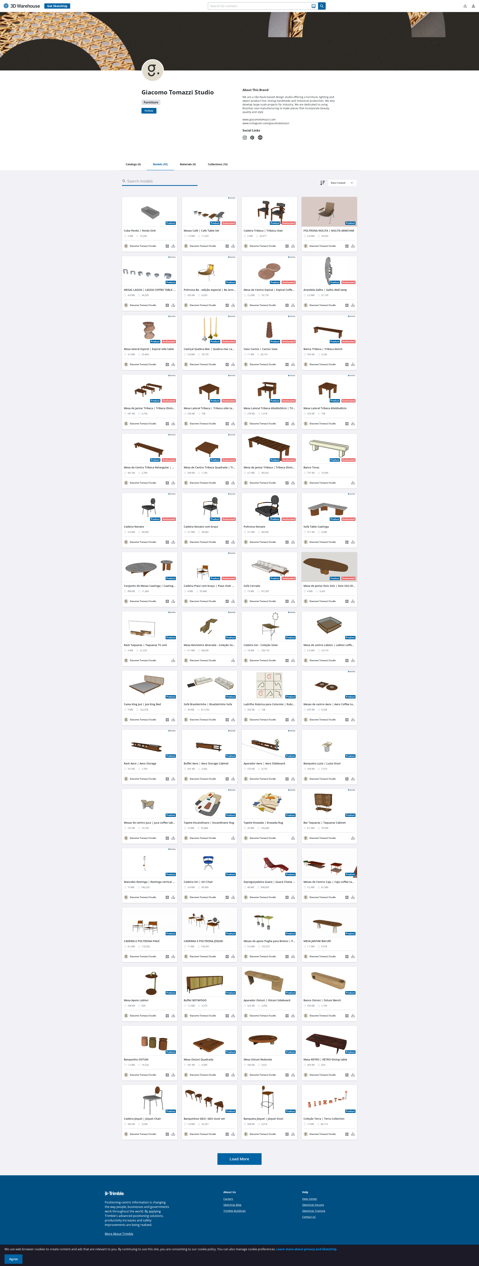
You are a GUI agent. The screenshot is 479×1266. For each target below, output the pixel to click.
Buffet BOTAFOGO (195, 1000)
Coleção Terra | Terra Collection (323, 1118)
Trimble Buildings (234, 1211)
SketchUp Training (313, 1211)
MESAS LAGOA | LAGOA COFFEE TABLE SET (151, 290)
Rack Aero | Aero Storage (140, 763)
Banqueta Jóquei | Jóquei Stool (263, 1118)
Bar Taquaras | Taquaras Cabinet (324, 822)
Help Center (309, 1199)
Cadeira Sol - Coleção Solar (261, 645)
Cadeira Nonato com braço (201, 526)
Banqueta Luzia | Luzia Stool (322, 763)
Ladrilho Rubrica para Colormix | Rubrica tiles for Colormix (281, 704)
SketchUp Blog (232, 1205)
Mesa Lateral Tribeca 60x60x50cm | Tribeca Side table (278, 408)
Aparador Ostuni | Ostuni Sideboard (267, 1000)
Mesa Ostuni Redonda (258, 1059)
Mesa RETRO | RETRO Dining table (325, 1059)
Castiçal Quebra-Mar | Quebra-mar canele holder (215, 349)
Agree (13, 1259)
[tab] (133, 164)
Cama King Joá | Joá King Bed (142, 704)
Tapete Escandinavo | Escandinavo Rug (209, 822)
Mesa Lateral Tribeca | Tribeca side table (210, 408)
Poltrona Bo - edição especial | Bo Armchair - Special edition (222, 290)
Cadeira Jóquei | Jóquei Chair (142, 1118)
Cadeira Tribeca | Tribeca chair (263, 230)
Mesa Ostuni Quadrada (198, 1059)
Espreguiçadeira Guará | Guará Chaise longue (273, 882)
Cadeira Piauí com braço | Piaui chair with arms (214, 586)
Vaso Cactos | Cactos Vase (260, 349)
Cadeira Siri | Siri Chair (198, 882)
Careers (228, 1199)
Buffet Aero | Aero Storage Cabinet (206, 763)
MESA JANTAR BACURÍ (317, 941)
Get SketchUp (57, 6)
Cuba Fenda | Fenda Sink (140, 230)
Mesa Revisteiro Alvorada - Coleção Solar (210, 645)
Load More (239, 1158)
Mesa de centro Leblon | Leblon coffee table (332, 645)
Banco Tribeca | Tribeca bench (322, 349)
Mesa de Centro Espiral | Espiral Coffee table (272, 290)
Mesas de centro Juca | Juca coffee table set (152, 822)
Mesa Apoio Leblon (136, 1000)
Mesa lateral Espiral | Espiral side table (149, 349)
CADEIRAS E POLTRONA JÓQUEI (203, 941)
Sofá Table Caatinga (316, 526)
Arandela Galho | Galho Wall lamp (325, 290)
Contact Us (309, 1217)
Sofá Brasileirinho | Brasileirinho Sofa (208, 704)
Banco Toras (311, 467)
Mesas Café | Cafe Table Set (201, 230)
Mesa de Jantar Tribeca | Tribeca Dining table (153, 408)
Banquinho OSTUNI (136, 1059)
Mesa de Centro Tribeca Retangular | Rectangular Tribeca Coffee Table (169, 467)
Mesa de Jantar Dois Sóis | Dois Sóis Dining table (334, 586)
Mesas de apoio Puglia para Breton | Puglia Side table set (280, 941)
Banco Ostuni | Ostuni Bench (322, 1000)
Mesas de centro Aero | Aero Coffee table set (332, 704)
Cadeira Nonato (134, 526)
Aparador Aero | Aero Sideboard (264, 763)
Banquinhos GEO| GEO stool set (204, 1118)
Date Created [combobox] (338, 182)
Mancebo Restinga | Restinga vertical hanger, (153, 882)
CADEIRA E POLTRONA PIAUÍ (141, 941)
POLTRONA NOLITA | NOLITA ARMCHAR (328, 230)
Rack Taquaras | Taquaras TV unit (145, 645)
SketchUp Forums (313, 1205)
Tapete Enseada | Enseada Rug (263, 822)
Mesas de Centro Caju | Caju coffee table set (332, 882)
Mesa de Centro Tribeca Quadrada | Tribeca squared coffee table (225, 467)
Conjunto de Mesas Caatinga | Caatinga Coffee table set (160, 586)
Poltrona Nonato (254, 526)
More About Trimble (119, 1234)
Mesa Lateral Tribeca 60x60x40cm (325, 408)
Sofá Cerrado (252, 586)
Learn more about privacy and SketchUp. (306, 1249)
